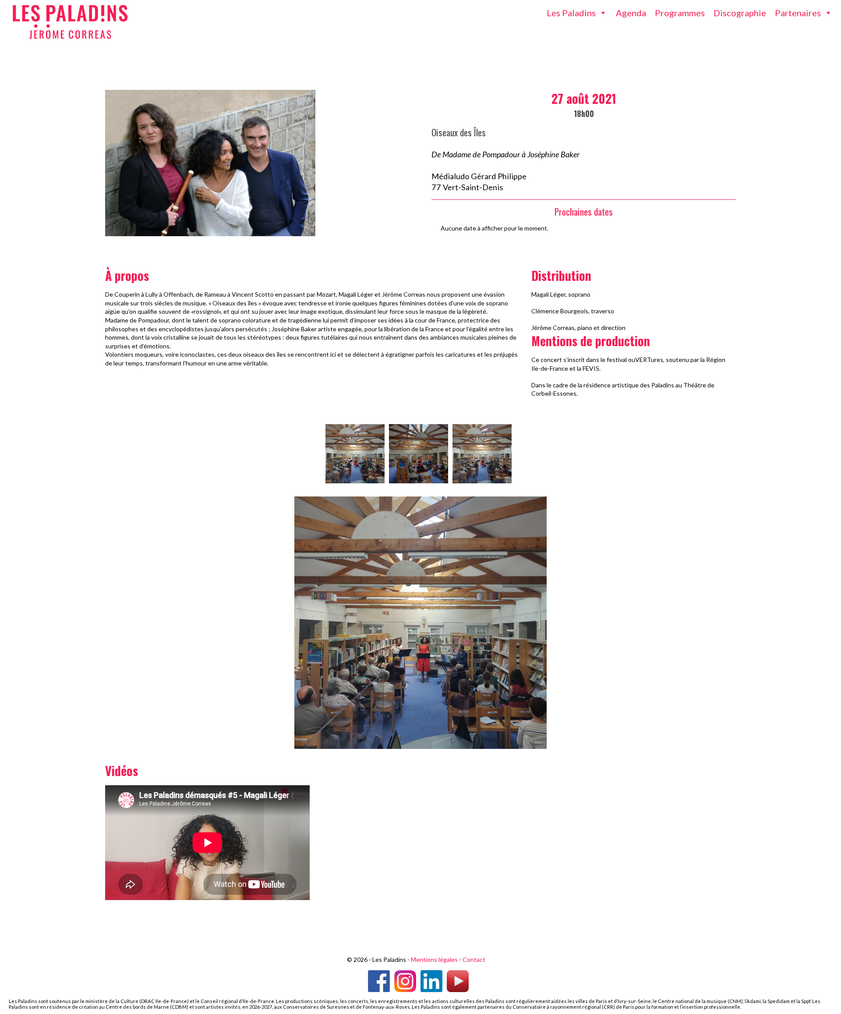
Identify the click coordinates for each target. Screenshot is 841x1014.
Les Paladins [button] (571, 12)
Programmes (680, 12)
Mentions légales (434, 959)
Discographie (740, 12)
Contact (474, 959)
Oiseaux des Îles (458, 132)
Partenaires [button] (798, 12)
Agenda (631, 12)
